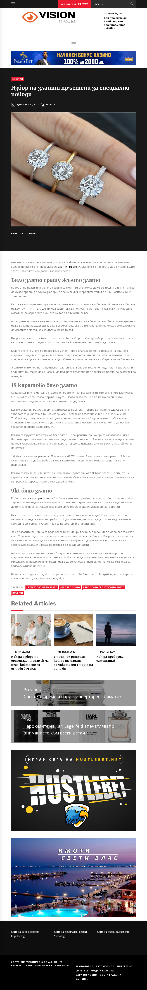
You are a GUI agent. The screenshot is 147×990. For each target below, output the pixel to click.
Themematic (61, 965)
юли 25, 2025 (22, 651)
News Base (41, 965)
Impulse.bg (18, 936)
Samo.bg (59, 936)
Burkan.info (123, 931)
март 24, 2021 (116, 13)
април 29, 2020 (66, 651)
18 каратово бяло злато (41, 587)
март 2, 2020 (107, 651)
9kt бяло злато (70, 587)
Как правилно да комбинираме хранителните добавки (115, 23)
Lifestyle (17, 78)
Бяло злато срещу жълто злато (103, 587)
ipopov (50, 104)
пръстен (17, 593)
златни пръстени (69, 266)
